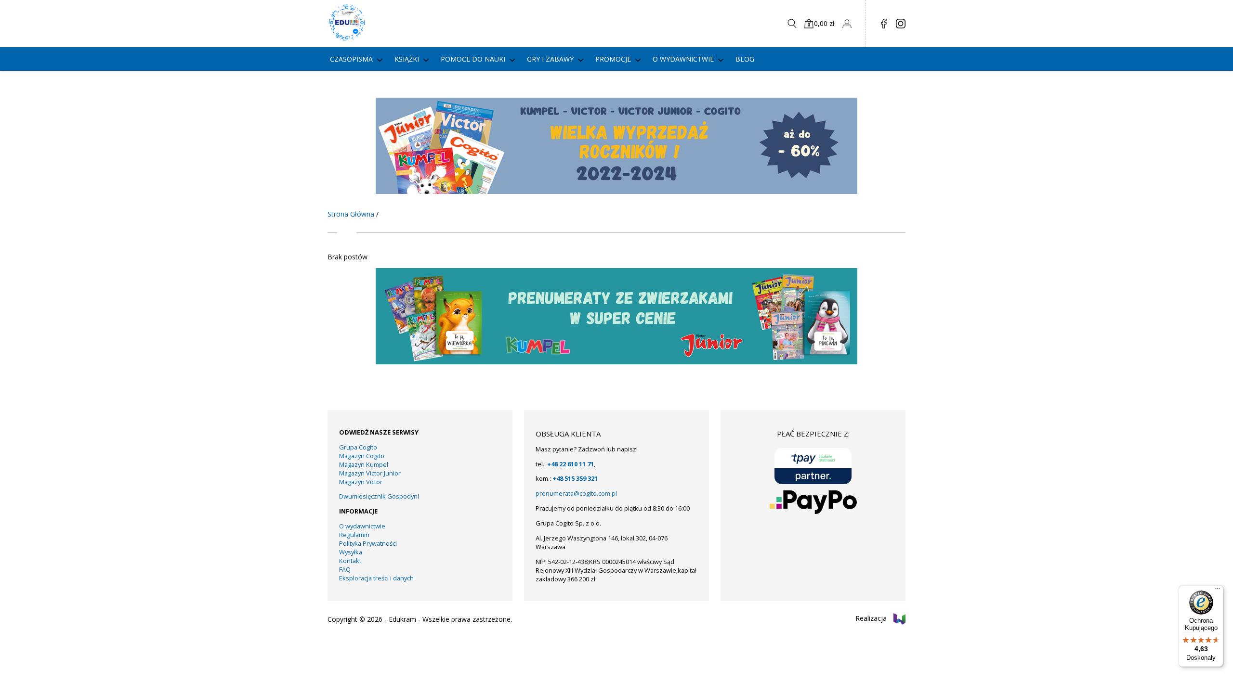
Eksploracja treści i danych (376, 578)
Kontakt (350, 560)
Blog (744, 59)
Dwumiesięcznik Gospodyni (379, 496)
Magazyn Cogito (361, 455)
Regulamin (354, 534)
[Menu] (1217, 591)
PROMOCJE (613, 59)
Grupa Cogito (358, 447)
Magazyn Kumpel (363, 464)
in (900, 23)
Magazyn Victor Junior (370, 473)
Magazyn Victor (360, 481)
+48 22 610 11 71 (570, 464)
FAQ (345, 569)
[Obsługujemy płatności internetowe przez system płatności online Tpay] (813, 466)
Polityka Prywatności (368, 543)
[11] (616, 361)
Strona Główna (351, 213)
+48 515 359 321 (575, 478)
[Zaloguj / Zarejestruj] (847, 23)
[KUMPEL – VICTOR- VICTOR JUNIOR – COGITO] (616, 191)
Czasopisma (351, 59)
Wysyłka (350, 552)
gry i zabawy (550, 59)
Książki (406, 59)
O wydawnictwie (683, 59)
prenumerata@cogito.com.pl (576, 493)
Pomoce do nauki (473, 59)
